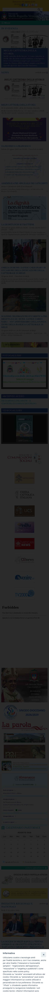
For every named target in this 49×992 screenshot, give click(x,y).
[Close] (43, 954)
